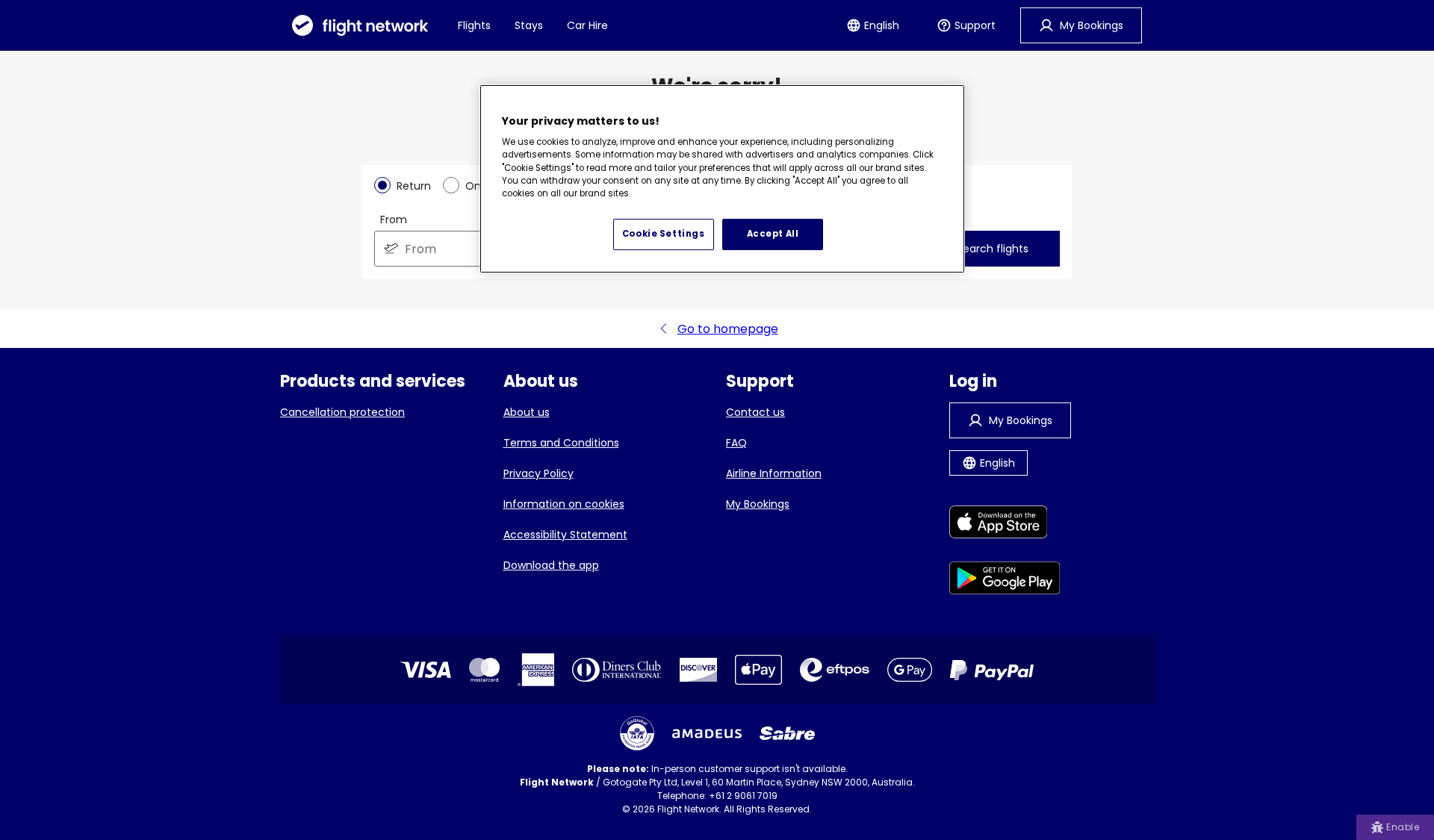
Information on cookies (563, 504)
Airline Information (774, 473)
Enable (1402, 827)
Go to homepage (727, 328)
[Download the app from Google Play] (1005, 580)
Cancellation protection (342, 412)
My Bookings (757, 504)
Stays (529, 25)
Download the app (551, 565)
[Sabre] (787, 733)
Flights (474, 25)
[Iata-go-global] (637, 733)
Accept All (773, 234)
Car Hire (587, 25)
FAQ (736, 442)
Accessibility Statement (565, 534)
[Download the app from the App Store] (1005, 524)
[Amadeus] (707, 733)
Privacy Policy (538, 473)
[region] (722, 179)
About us (526, 412)
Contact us (755, 412)
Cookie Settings (663, 234)
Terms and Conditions (561, 442)
